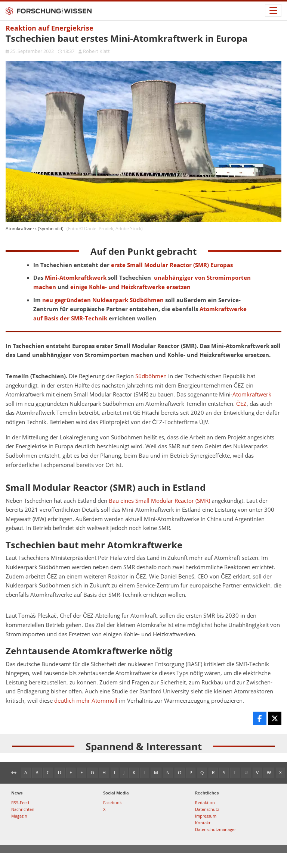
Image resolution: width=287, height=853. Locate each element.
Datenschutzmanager (215, 829)
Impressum (205, 816)
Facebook (112, 802)
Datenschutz (207, 809)
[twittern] (274, 718)
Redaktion (205, 802)
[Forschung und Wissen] (49, 11)
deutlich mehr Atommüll (85, 701)
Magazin (19, 816)
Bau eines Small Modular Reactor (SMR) (159, 501)
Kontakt (202, 822)
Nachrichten (22, 809)
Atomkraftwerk (251, 394)
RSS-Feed (20, 802)
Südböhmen (151, 376)
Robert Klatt (96, 51)
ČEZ (241, 404)
